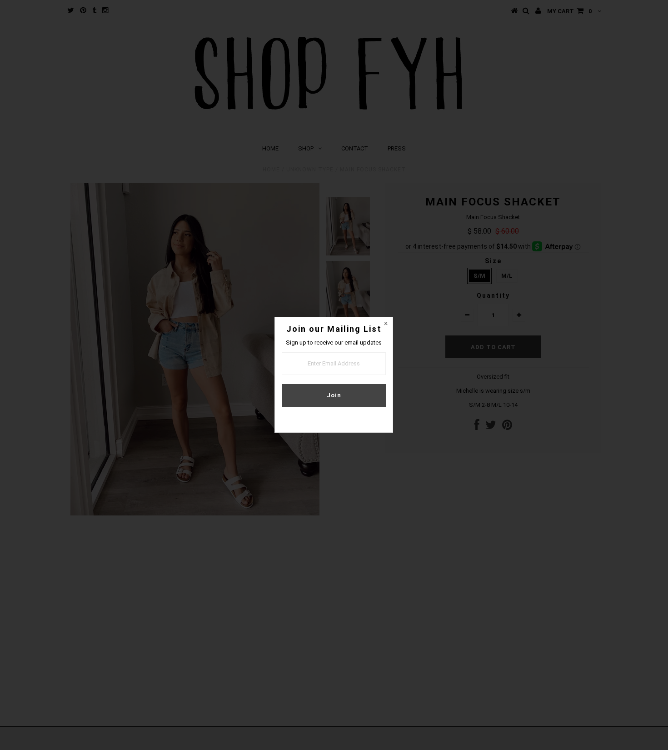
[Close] (386, 324)
